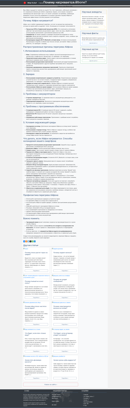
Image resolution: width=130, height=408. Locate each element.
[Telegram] (28, 241)
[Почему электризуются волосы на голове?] (65, 303)
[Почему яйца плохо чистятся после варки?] (36, 303)
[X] (30, 241)
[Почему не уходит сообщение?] (65, 276)
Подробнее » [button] (36, 270)
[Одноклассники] (26, 241)
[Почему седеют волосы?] (65, 249)
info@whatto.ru (56, 396)
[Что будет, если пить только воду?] (36, 329)
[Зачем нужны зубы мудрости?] (65, 356)
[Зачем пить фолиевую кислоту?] (36, 356)
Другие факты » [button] (93, 43)
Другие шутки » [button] (94, 60)
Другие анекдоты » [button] (94, 27)
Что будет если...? (88, 396)
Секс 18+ (86, 403)
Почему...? (86, 398)
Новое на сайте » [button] (50, 384)
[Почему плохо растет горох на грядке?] (36, 249)
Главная (85, 394)
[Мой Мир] (35, 241)
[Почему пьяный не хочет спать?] (36, 277)
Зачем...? (86, 400)
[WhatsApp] (32, 241)
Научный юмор (87, 402)
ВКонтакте (55, 398)
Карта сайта (55, 401)
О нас (85, 405)
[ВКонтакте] (24, 241)
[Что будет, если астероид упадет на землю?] (65, 329)
